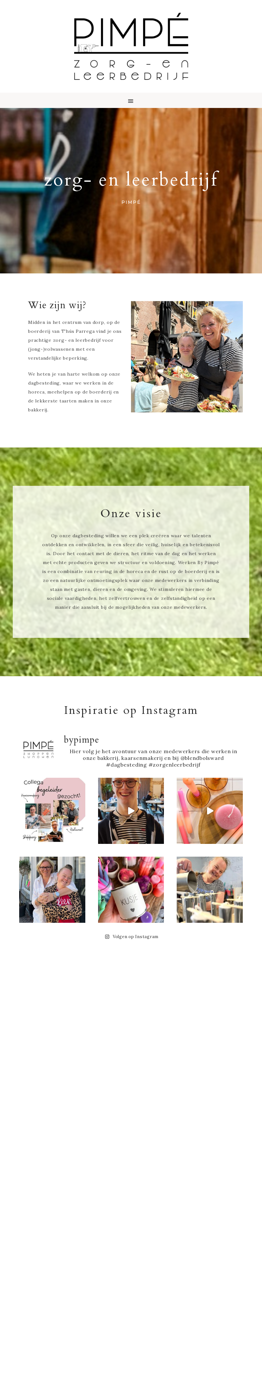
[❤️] (131, 890)
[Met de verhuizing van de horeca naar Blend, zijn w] (52, 890)
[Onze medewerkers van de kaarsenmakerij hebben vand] (210, 890)
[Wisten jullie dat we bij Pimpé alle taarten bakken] (131, 811)
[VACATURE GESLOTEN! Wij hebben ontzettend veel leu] (52, 811)
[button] (131, 100)
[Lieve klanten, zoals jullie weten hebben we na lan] (210, 811)
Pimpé (131, 46)
